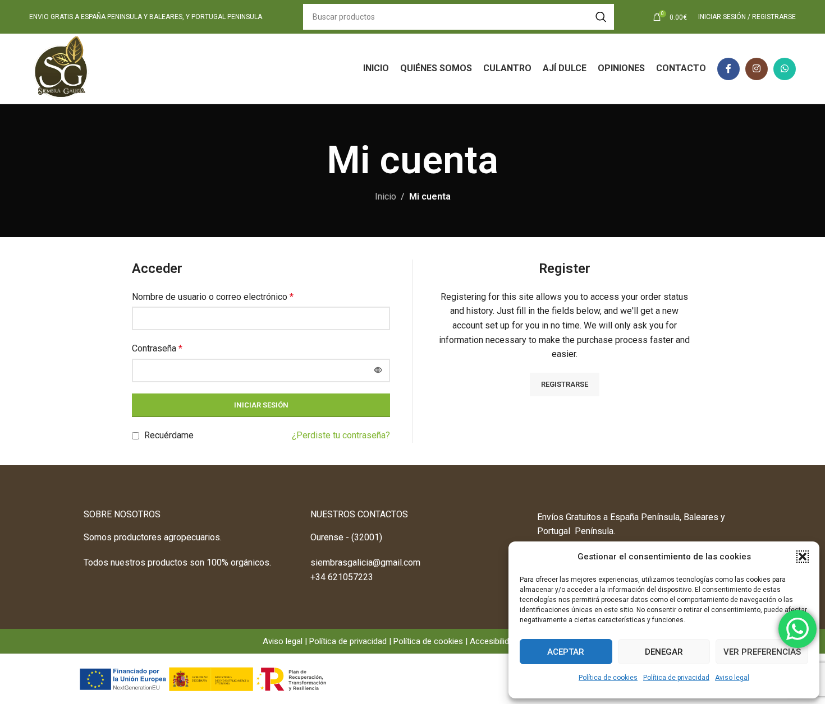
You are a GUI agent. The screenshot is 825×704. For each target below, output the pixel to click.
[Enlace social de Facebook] (728, 69)
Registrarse (564, 384)
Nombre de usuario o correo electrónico (213, 296)
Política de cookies (608, 678)
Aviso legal (732, 678)
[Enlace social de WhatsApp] (784, 69)
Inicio (385, 196)
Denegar (664, 652)
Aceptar (565, 652)
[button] (802, 556)
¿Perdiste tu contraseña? (341, 435)
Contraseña (157, 348)
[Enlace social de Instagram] (756, 69)
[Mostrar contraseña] (378, 370)
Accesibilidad (494, 641)
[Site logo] (61, 68)
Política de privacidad (676, 678)
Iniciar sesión (261, 405)
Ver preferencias (762, 652)
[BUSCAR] (601, 17)
